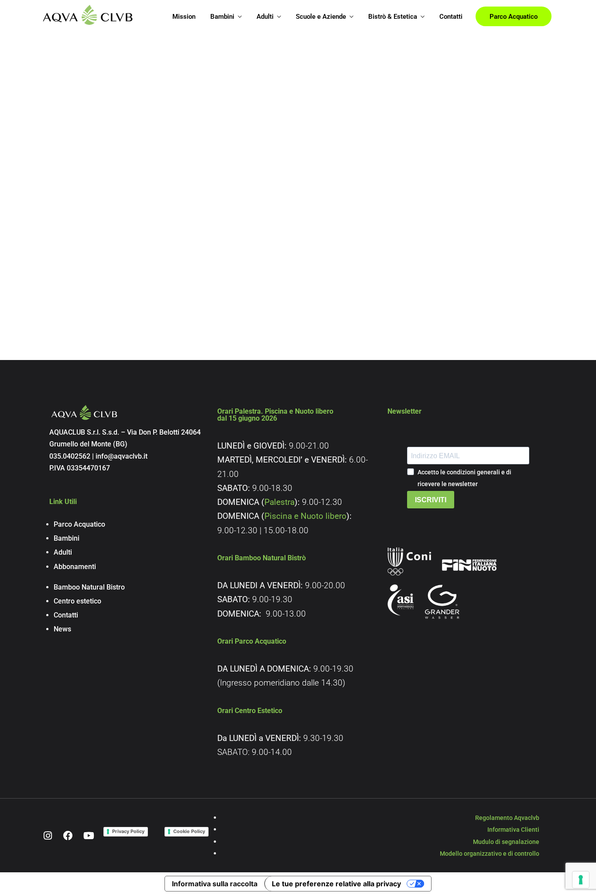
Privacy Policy (128, 831)
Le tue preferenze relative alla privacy (336, 883)
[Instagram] (47, 835)
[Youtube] (88, 835)
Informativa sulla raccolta (214, 883)
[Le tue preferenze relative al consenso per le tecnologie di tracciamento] (580, 879)
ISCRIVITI (430, 500)
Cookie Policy (189, 831)
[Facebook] (68, 835)
